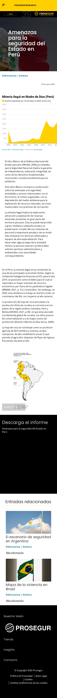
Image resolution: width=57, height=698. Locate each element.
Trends (8, 639)
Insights (9, 650)
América (23, 75)
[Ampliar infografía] (28, 380)
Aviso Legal (41, 675)
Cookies (28, 679)
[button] (52, 5)
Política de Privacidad (21, 675)
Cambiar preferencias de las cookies (28, 682)
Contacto (10, 660)
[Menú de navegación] (3, 5)
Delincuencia (9, 75)
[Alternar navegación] (46, 5)
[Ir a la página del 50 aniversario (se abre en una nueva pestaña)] (28, 14)
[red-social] (24, 689)
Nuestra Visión (14, 616)
